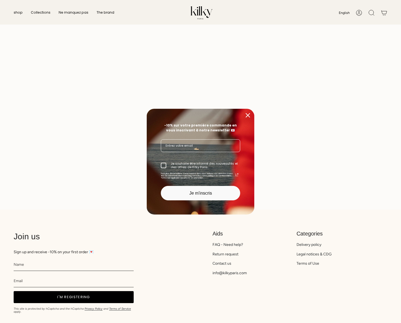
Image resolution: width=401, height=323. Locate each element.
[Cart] (384, 12)
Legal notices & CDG (314, 254)
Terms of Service (120, 308)
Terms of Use (308, 263)
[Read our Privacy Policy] (237, 174)
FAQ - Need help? (228, 244)
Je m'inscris (200, 193)
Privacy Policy (94, 308)
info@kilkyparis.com (230, 273)
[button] (18, 12)
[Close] (248, 115)
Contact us (222, 263)
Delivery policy (309, 244)
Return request (225, 254)
